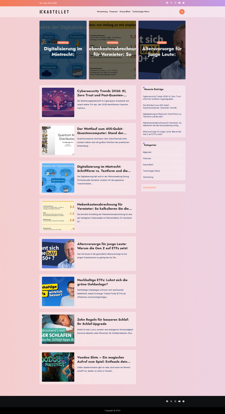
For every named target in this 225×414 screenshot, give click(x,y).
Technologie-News (140, 11)
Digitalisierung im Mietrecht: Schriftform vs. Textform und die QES (102, 171)
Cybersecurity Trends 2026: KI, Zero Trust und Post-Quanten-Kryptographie (101, 95)
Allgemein (147, 152)
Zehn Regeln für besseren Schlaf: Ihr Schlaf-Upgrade (103, 321)
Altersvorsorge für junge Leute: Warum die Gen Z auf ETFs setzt (102, 246)
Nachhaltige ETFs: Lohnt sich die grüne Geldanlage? (102, 282)
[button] (182, 49)
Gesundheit (125, 11)
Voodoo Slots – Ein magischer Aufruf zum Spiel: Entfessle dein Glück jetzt (102, 361)
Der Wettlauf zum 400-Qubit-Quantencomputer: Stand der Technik (100, 133)
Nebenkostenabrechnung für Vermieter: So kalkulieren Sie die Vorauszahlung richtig (103, 208)
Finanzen (113, 11)
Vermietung (102, 11)
